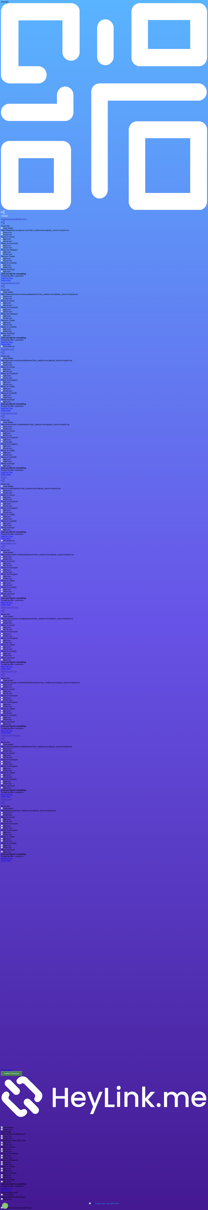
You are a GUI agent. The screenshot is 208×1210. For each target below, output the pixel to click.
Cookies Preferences (11, 1073)
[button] (104, 969)
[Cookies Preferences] (5, 1206)
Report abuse (7, 1070)
